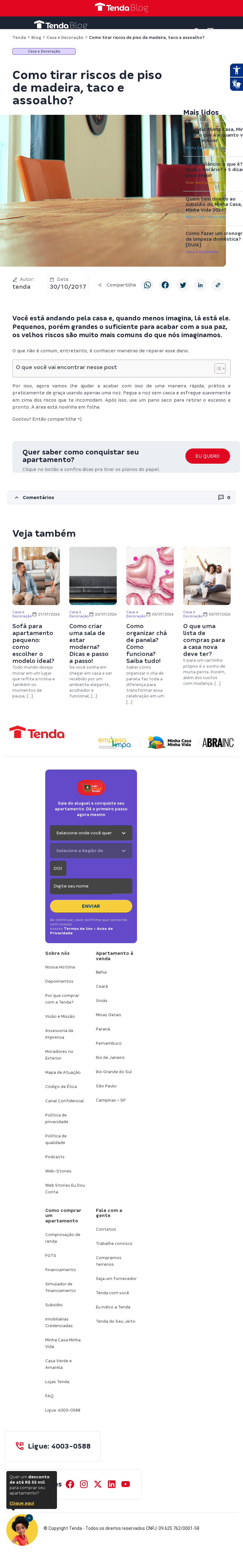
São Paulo (106, 1086)
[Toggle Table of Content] (217, 368)
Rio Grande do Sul (114, 1071)
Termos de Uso (78, 929)
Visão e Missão (60, 1016)
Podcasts (55, 1156)
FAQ (49, 1396)
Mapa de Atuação (63, 1072)
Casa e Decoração (202, 252)
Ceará (102, 986)
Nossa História (60, 967)
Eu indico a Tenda (113, 1307)
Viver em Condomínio (205, 182)
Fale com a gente (109, 1213)
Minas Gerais (108, 1014)
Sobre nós (57, 953)
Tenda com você (112, 1292)
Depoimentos (59, 981)
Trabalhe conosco (114, 1243)
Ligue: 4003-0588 (62, 1410)
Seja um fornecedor (116, 1278)
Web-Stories (58, 1171)
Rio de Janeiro (110, 1057)
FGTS (50, 1255)
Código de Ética (61, 1086)
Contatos (106, 1229)
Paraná (103, 1029)
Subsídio (54, 1304)
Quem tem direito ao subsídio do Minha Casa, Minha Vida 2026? (214, 204)
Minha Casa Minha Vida (206, 148)
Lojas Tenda (57, 1381)
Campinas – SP (111, 1100)
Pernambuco (109, 1043)
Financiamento (60, 1269)
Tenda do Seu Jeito (115, 1321)
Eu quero (208, 456)
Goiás (102, 1000)
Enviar (91, 906)
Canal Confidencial (64, 1100)
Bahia (101, 972)
